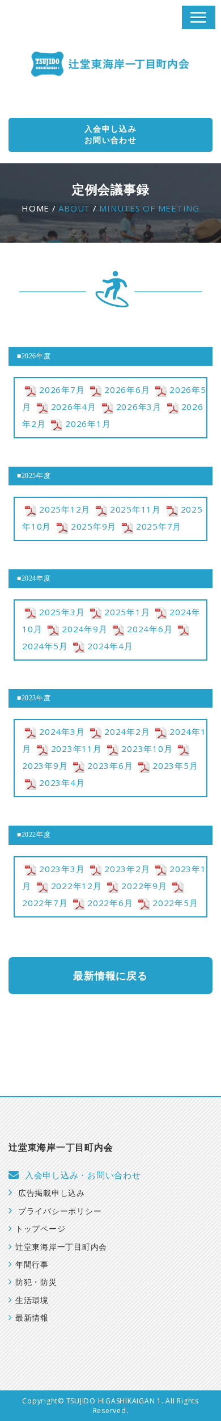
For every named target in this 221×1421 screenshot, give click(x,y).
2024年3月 (61, 731)
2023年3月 (61, 868)
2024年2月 (127, 731)
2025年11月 (135, 509)
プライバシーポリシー (59, 1211)
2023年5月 (175, 765)
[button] (198, 17)
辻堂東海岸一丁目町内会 (61, 1247)
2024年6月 (149, 629)
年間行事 (32, 1265)
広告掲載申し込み (51, 1193)
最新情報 (32, 1318)
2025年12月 (64, 509)
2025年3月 (61, 612)
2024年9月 (84, 629)
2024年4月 (110, 646)
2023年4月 (61, 782)
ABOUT (74, 208)
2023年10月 (146, 748)
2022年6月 (110, 902)
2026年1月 (87, 423)
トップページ (40, 1229)
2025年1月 (127, 612)
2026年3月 (139, 406)
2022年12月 (76, 885)
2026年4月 (73, 406)
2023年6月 (110, 765)
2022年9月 (144, 885)
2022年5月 (175, 902)
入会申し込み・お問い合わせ (83, 1175)
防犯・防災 (36, 1282)
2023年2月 (127, 868)
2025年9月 (93, 526)
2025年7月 (158, 526)
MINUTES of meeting (149, 208)
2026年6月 (127, 389)
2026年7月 (61, 389)
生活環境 (32, 1300)
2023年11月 (76, 748)
